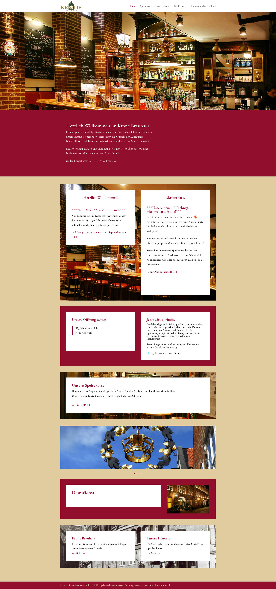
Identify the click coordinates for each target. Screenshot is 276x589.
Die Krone (179, 6)
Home (133, 6)
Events (167, 6)
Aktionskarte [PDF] (165, 272)
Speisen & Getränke (150, 6)
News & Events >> (106, 161)
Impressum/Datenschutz (203, 6)
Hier (164, 353)
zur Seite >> (78, 553)
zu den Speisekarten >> (78, 161)
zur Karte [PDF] (81, 405)
